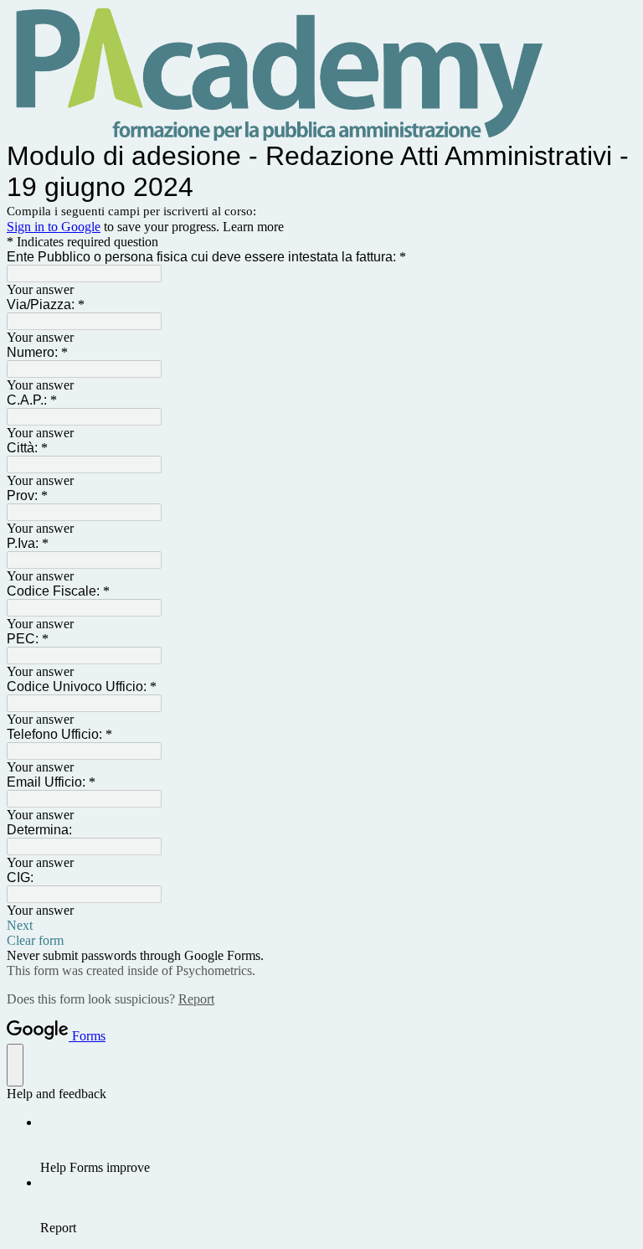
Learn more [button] (253, 226)
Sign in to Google (53, 226)
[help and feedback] (15, 1065)
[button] (321, 925)
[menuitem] (338, 1145)
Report (196, 999)
